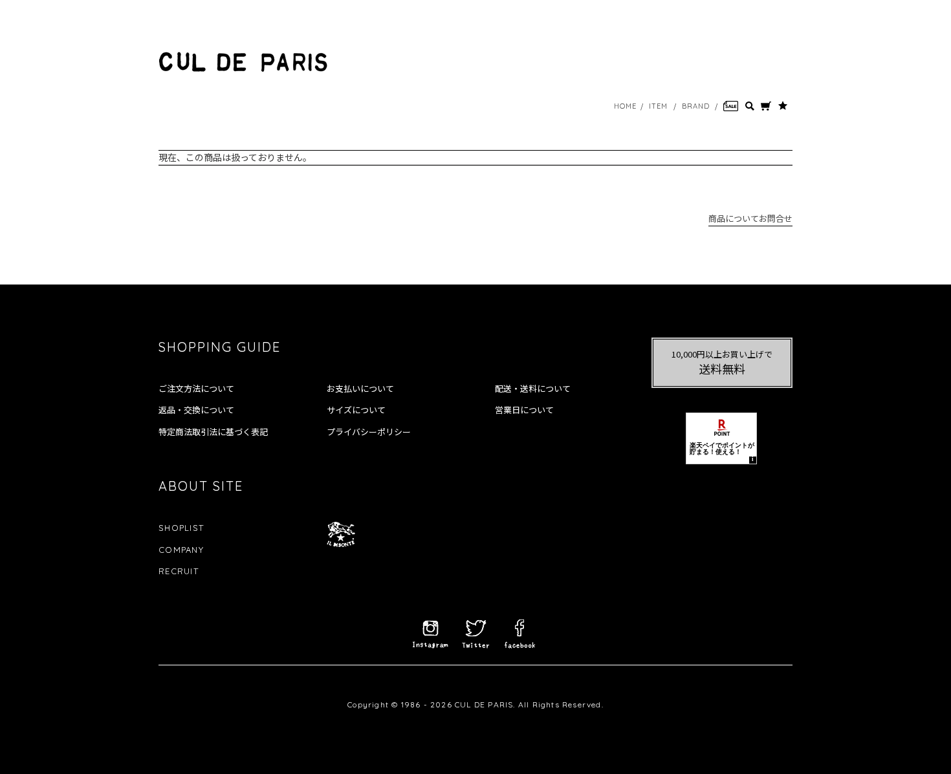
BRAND (696, 106)
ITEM (658, 106)
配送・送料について (533, 388)
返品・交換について (196, 410)
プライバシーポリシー (369, 432)
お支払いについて (360, 388)
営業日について (524, 410)
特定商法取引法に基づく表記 (213, 432)
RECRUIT (178, 571)
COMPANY (181, 549)
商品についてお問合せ (750, 218)
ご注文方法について (196, 388)
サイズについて (356, 410)
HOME (625, 106)
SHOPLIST (181, 527)
